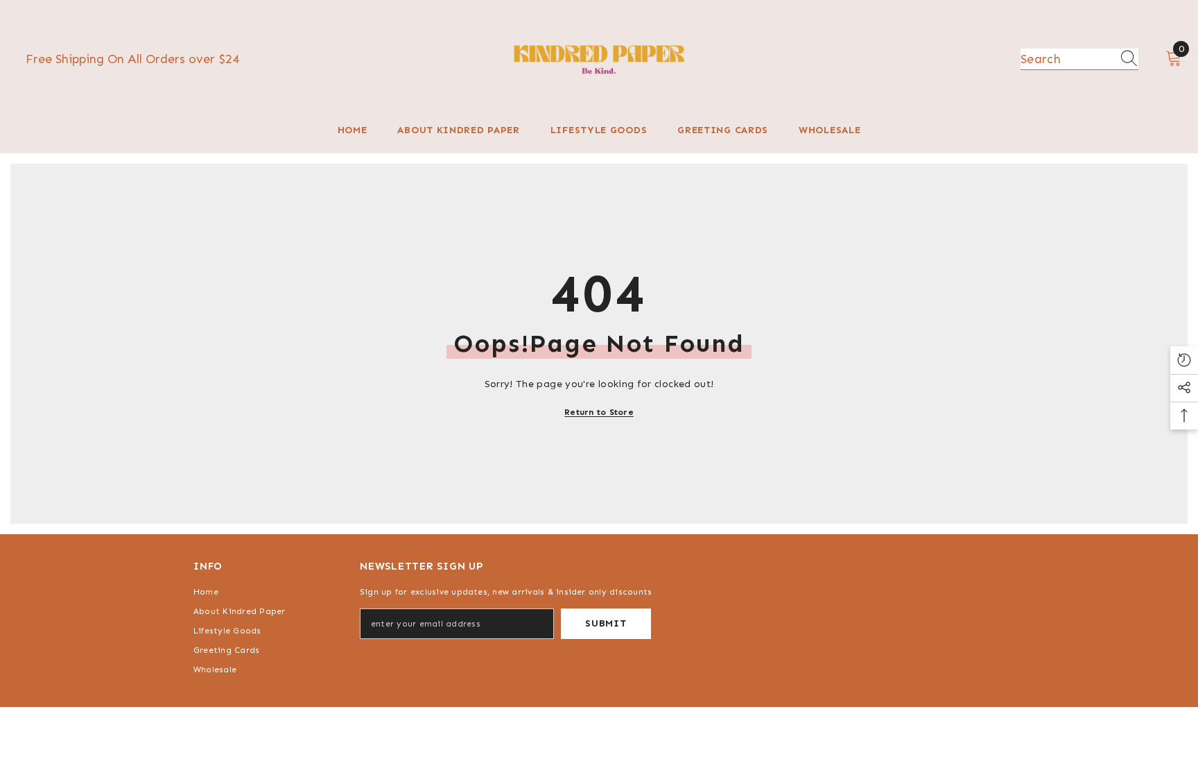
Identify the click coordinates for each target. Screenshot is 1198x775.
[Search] (1079, 59)
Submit (605, 623)
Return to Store (599, 412)
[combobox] (1066, 59)
